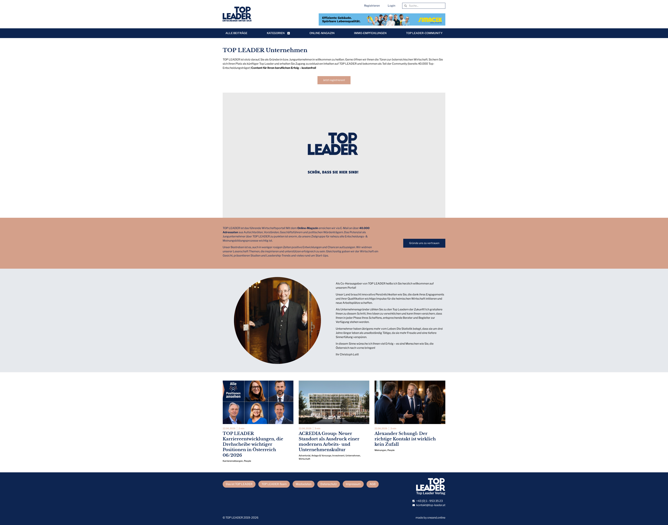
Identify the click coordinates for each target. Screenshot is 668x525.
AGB (373, 484)
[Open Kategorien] (288, 33)
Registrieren (372, 5)
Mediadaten (303, 484)
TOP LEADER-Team (274, 484)
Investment (338, 455)
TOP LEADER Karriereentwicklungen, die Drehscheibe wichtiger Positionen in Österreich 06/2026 (253, 444)
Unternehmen (352, 455)
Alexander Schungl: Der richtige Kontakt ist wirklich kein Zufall (405, 439)
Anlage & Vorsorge (321, 455)
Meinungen (380, 450)
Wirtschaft (304, 459)
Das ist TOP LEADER (239, 484)
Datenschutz (328, 484)
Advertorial (304, 455)
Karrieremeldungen (233, 461)
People (247, 461)
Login (391, 5)
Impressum (353, 484)
